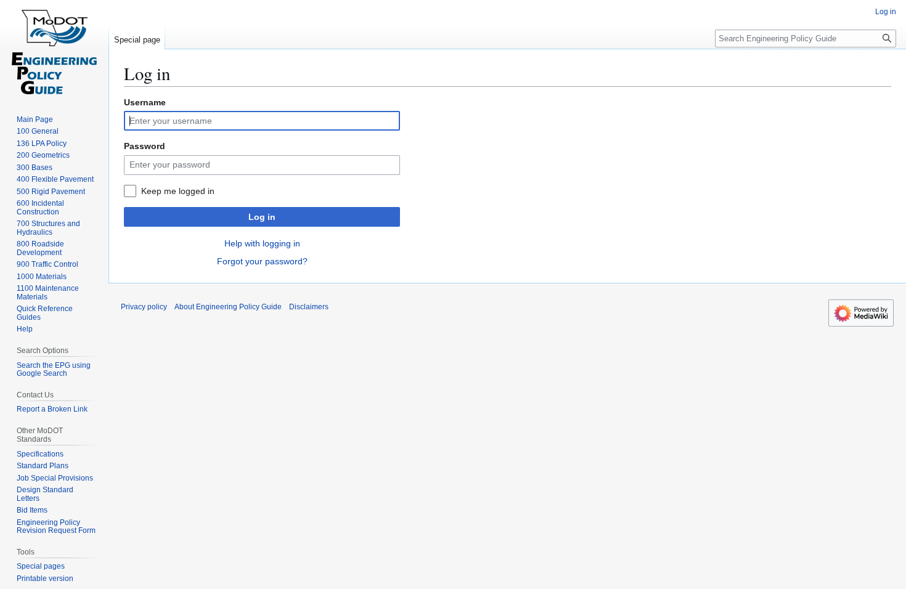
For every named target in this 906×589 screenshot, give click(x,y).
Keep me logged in (177, 191)
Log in (261, 217)
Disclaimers (309, 307)
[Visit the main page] (54, 49)
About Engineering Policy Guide (228, 307)
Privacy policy (144, 307)
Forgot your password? (262, 261)
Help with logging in (262, 243)
